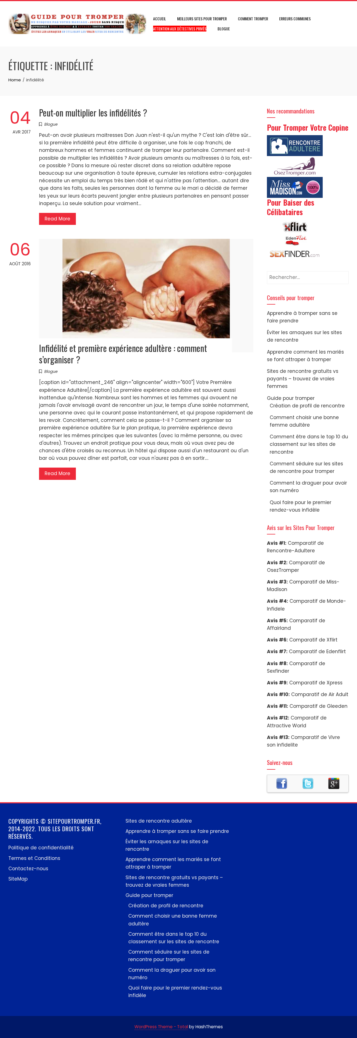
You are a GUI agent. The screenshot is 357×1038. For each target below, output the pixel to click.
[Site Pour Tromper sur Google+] (333, 783)
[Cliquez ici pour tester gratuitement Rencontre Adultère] (295, 145)
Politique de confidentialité (41, 847)
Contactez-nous (28, 868)
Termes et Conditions (34, 858)
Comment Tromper (253, 18)
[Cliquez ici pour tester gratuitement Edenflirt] (295, 240)
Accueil (159, 18)
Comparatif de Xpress (315, 682)
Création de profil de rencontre (307, 405)
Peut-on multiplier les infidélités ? (93, 112)
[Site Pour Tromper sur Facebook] (281, 783)
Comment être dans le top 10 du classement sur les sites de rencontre (309, 444)
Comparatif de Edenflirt (317, 651)
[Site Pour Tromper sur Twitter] (307, 783)
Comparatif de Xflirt (313, 639)
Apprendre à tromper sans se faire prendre (177, 831)
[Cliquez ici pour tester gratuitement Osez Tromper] (295, 166)
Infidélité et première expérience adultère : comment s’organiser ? (123, 353)
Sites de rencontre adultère (159, 821)
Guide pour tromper (291, 398)
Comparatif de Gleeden (319, 706)
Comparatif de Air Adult (319, 694)
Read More (57, 218)
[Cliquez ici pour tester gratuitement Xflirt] (295, 226)
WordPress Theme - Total (161, 1027)
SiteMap (18, 879)
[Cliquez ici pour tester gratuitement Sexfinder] (295, 254)
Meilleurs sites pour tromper (202, 18)
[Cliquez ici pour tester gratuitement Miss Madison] (295, 187)
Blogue (224, 28)
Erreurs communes (295, 18)
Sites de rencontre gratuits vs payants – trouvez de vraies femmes (302, 379)
